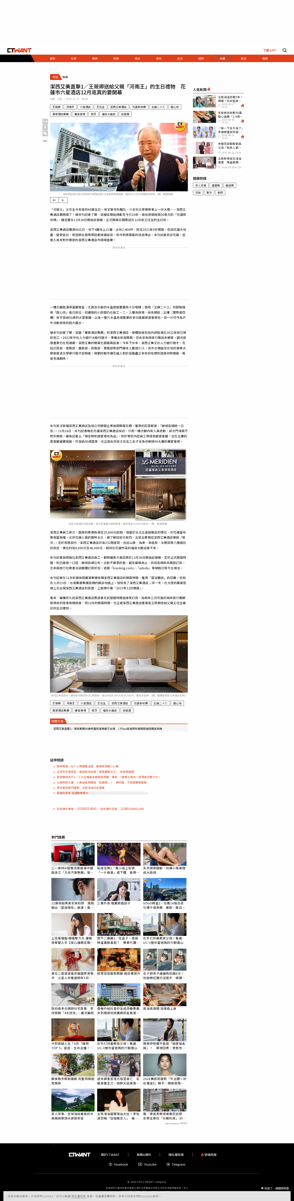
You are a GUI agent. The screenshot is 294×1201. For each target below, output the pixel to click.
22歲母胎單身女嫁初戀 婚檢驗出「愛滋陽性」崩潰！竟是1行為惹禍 (72, 905)
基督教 (216, 185)
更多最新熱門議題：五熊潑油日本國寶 (81, 788)
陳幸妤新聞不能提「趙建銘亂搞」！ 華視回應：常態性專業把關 (164, 1045)
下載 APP (269, 50)
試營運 (125, 114)
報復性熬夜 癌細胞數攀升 (72, 792)
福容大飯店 (109, 114)
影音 (243, 58)
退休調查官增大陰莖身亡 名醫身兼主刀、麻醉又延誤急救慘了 (118, 1080)
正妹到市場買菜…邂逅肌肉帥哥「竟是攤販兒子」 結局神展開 (95, 772)
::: (54, 64)
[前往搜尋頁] (285, 50)
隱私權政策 (79, 1196)
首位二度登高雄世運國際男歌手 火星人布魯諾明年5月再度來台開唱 (72, 975)
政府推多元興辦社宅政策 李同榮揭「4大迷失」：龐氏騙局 (72, 1010)
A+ (54, 200)
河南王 (70, 107)
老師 (220, 192)
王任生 (100, 107)
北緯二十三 (158, 107)
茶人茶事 (200, 185)
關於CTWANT (110, 1154)
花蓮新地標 (139, 107)
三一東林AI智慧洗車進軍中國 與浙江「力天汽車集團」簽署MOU (73, 870)
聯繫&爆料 (144, 1154)
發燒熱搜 (210, 1154)
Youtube (150, 1164)
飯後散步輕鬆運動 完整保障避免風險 (72, 1080)
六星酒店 (85, 107)
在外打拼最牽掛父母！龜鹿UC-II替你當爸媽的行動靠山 (163, 940)
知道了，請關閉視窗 (276, 1188)
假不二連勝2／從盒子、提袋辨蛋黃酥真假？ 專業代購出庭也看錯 (118, 940)
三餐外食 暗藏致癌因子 (113, 903)
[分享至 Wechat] (45, 133)
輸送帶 (230, 185)
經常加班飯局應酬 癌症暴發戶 (118, 973)
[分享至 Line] (45, 121)
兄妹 (198, 192)
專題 (265, 58)
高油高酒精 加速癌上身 (159, 1008)
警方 (209, 192)
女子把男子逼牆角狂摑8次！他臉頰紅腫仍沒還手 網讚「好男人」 (163, 975)
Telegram (178, 1164)
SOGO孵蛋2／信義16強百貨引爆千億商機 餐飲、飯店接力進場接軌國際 (164, 905)
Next (45, 140)
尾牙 (93, 114)
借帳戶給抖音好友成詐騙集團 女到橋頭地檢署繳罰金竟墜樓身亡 (119, 1010)
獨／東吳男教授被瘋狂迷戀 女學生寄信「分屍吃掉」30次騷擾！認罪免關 (164, 1115)
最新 (52, 58)
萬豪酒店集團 (60, 114)
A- (63, 200)
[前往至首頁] (19, 50)
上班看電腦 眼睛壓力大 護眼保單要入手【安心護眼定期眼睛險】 (72, 940)
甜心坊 (175, 107)
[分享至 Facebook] (45, 127)
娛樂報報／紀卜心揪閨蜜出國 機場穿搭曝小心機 (88, 766)
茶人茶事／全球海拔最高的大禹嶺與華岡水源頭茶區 (72, 1115)
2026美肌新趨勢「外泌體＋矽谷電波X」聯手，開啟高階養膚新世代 (164, 1080)
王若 (59, 99)
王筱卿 (56, 107)
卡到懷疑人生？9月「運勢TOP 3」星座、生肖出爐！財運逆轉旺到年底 (72, 1045)
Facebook (121, 1164)
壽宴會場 (79, 114)
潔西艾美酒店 (118, 107)
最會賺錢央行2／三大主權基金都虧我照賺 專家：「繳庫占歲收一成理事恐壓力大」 (109, 777)
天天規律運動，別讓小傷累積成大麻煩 (164, 870)
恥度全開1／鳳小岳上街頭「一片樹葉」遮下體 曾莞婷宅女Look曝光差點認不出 (118, 870)
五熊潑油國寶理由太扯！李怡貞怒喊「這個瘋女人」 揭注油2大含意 (118, 1115)
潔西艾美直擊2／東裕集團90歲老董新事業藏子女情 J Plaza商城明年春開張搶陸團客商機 (107, 729)
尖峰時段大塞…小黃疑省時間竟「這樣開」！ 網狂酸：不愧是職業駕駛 (102, 782)
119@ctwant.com (132, 808)
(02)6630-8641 (87, 808)
